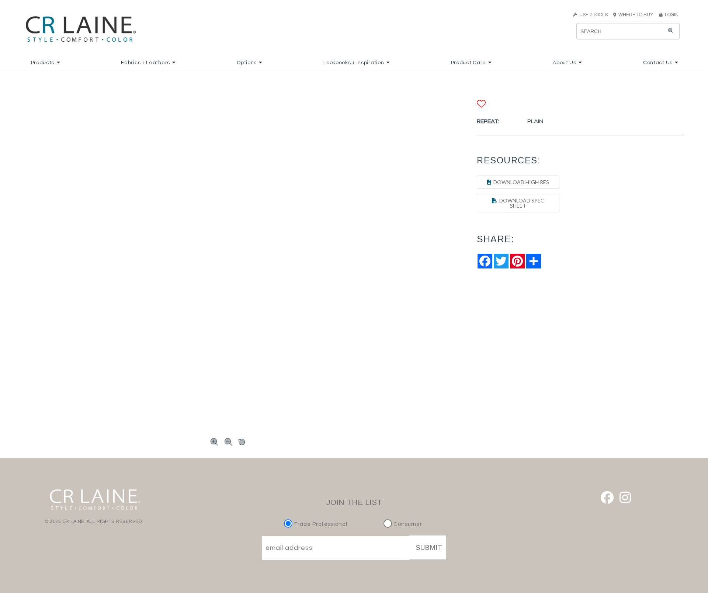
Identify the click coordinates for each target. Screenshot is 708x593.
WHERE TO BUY (637, 14)
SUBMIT (429, 547)
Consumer (407, 524)
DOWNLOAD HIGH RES (520, 182)
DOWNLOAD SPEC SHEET (520, 203)
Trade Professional (319, 524)
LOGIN (670, 14)
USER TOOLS (592, 14)
